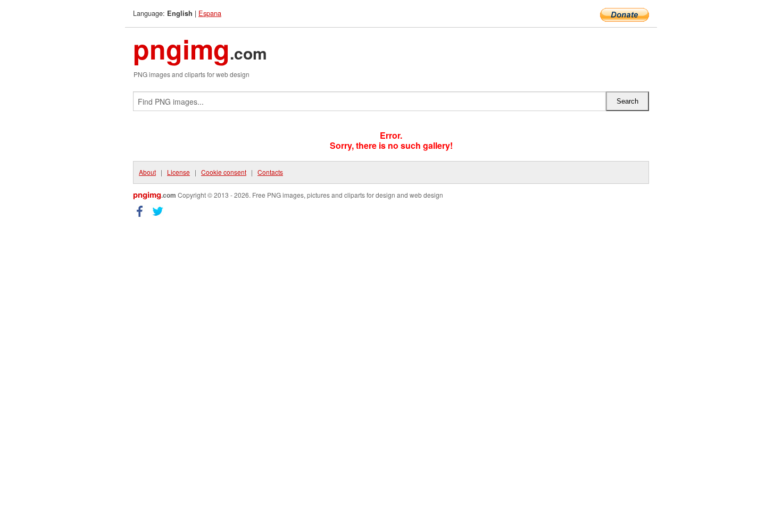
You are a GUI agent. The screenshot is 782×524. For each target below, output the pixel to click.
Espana (209, 13)
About (147, 171)
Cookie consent (223, 171)
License (178, 171)
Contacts (270, 171)
